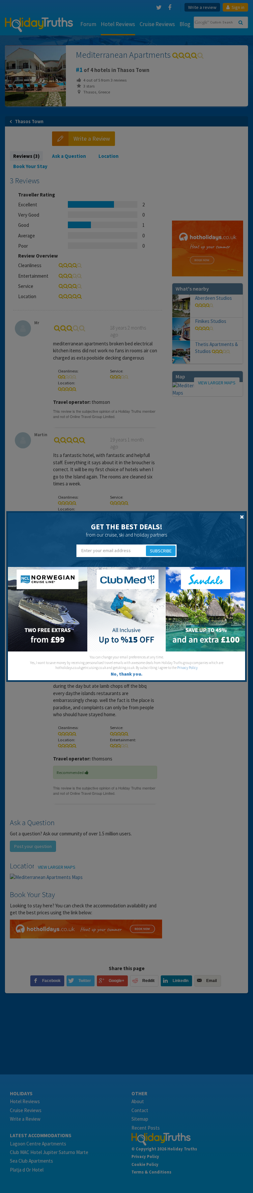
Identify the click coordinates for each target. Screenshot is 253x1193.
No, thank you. (126, 674)
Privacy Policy (187, 667)
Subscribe (161, 551)
